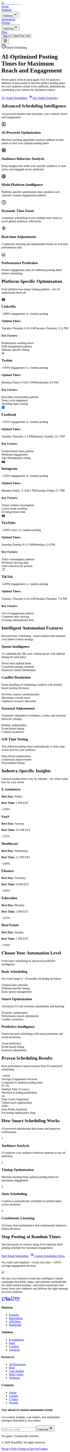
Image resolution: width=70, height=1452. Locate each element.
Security (14, 1402)
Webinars (14, 1377)
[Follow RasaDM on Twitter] (3, 1300)
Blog (12, 1367)
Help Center (16, 1374)
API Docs (15, 1321)
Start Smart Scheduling (15, 1256)
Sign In (7, 36)
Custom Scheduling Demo (49, 1256)
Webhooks (15, 1324)
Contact (13, 1399)
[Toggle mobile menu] (5, 41)
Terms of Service (29, 1448)
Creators (14, 1346)
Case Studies (16, 1371)
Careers (13, 1395)
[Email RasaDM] (17, 1300)
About (12, 1392)
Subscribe (43, 1429)
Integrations (16, 1318)
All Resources (17, 1364)
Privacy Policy (10, 1448)
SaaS (12, 1343)
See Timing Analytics (45, 98)
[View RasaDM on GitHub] (12, 1300)
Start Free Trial (22, 36)
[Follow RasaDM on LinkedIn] (8, 1300)
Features (14, 1314)
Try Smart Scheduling (14, 98)
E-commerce (16, 1339)
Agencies (14, 1349)
